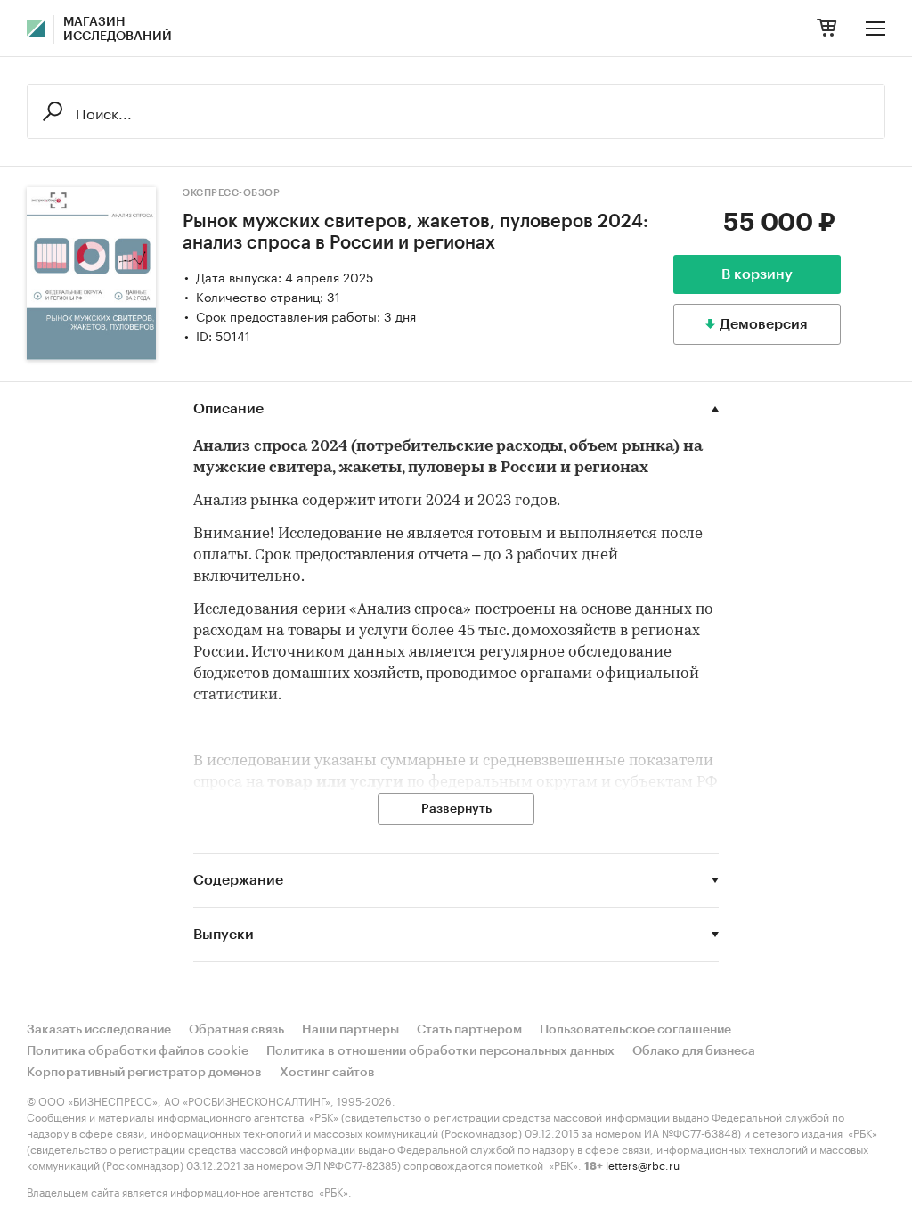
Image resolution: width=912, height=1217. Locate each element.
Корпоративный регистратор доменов (144, 1072)
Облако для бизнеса (693, 1051)
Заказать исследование (99, 1030)
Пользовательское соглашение (635, 1030)
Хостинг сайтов (327, 1072)
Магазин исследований (117, 29)
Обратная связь (236, 1030)
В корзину (757, 274)
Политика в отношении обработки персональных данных (440, 1051)
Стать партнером (469, 1030)
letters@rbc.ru (643, 1164)
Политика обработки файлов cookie (137, 1051)
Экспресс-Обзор (231, 193)
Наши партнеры (350, 1030)
